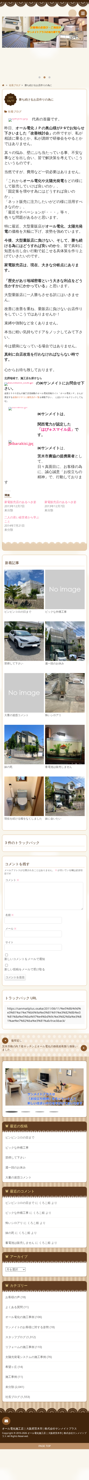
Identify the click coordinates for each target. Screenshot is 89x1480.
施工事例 (11, 1377)
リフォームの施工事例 (19, 1347)
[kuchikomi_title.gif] (18, 382)
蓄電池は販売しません (58, 767)
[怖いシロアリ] (65, 711)
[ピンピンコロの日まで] (24, 607)
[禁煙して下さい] (24, 659)
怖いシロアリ (53, 715)
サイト (9, 942)
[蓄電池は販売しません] (65, 762)
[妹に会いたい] (65, 814)
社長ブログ (15, 111)
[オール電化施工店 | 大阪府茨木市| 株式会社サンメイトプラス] (44, 12)
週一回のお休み (54, 663)
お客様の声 (12, 1297)
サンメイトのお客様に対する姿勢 (27, 1327)
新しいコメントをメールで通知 (24, 959)
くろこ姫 (45, 1203)
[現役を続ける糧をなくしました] (24, 814)
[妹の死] (24, 762)
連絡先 (6, 1421)
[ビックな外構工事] (65, 607)
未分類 (9, 1387)
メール (10, 928)
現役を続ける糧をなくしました (23, 818)
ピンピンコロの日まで (17, 612)
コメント (12, 880)
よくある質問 (14, 1307)
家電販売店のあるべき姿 (20, 502)
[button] (11, 1112)
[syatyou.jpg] (18, 119)
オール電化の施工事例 (19, 1317)
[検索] (72, 13)
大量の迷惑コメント (16, 715)
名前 (9, 915)
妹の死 (8, 767)
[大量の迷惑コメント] (24, 711)
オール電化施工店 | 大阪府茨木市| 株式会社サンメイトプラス (39, 1428)
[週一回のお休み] (65, 659)
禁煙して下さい (13, 663)
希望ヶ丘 (11, 1367)
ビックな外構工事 (56, 612)
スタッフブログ (15, 1337)
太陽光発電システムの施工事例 (25, 1357)
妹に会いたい (53, 818)
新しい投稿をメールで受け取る (24, 969)
